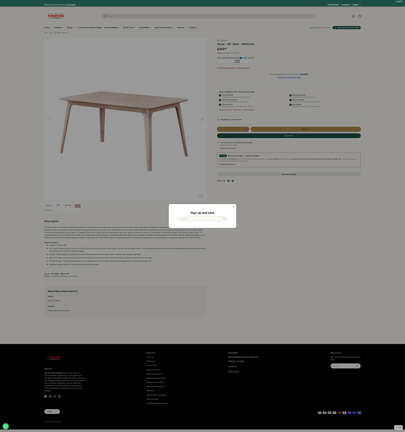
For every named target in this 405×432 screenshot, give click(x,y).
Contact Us (346, 5)
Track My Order (333, 5)
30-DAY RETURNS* (67, 5)
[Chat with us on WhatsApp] (6, 426)
